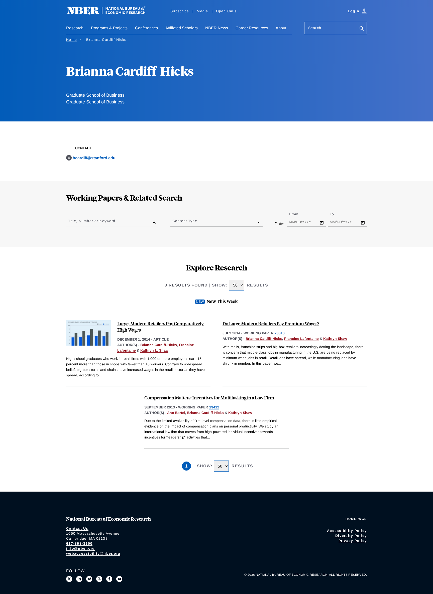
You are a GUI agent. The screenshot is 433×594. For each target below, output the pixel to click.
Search (314, 28)
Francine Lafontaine (301, 339)
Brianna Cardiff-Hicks (158, 345)
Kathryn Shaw (335, 339)
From (298, 214)
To (336, 214)
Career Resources (252, 28)
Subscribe (179, 11)
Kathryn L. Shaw (154, 350)
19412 (214, 407)
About (281, 28)
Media (202, 11)
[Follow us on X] (69, 579)
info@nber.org (80, 548)
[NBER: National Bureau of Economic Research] (110, 13)
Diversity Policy (351, 536)
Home (71, 40)
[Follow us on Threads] (99, 579)
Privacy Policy (353, 541)
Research (74, 28)
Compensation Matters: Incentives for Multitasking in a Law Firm (209, 397)
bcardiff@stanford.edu (94, 158)
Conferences (146, 28)
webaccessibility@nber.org (93, 553)
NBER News (216, 28)
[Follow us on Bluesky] (89, 579)
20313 (280, 333)
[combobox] (173, 222)
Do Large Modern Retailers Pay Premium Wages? (271, 323)
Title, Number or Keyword (91, 221)
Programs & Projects (109, 28)
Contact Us (77, 528)
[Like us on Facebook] (109, 579)
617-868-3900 (79, 543)
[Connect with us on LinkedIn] (79, 579)
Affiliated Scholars (181, 28)
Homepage (356, 519)
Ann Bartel (176, 413)
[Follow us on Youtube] (119, 579)
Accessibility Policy (347, 531)
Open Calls (226, 11)
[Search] (362, 29)
